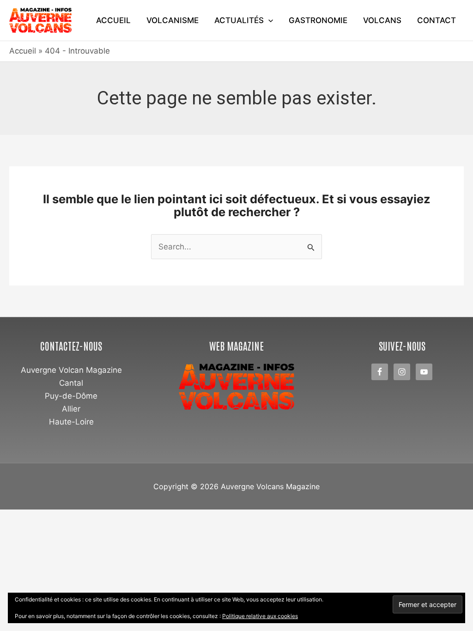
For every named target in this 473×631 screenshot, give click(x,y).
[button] (268, 20)
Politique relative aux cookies (260, 616)
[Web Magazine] (236, 387)
